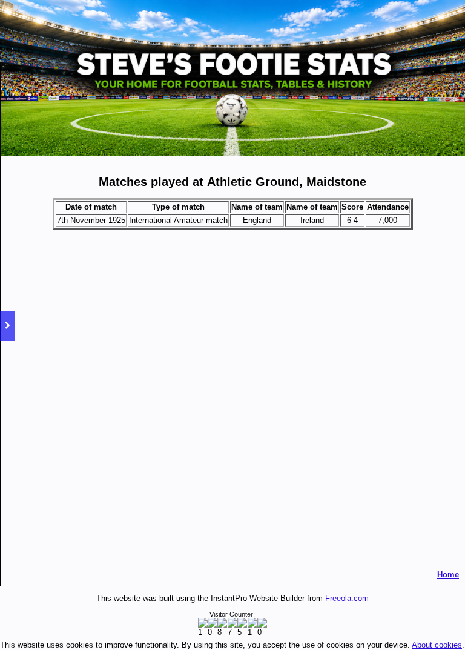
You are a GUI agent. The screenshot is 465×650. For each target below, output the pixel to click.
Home (448, 574)
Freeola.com (347, 598)
